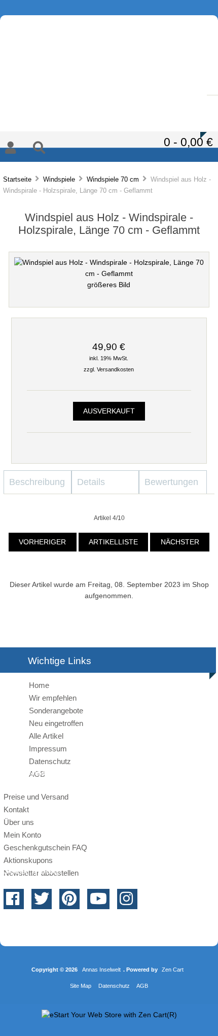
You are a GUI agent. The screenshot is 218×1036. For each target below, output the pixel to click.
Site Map (80, 986)
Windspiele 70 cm (113, 179)
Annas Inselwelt (101, 969)
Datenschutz (50, 761)
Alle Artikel (46, 736)
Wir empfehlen (53, 698)
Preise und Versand (36, 796)
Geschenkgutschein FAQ (45, 847)
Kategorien (50, 41)
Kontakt (105, 120)
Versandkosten (115, 369)
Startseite (17, 179)
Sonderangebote (56, 710)
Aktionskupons (28, 860)
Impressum (48, 748)
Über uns (19, 822)
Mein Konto (22, 835)
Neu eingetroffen (56, 723)
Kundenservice (112, 96)
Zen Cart (173, 969)
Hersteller (126, 41)
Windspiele (59, 179)
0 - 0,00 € (188, 142)
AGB (142, 986)
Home (39, 685)
